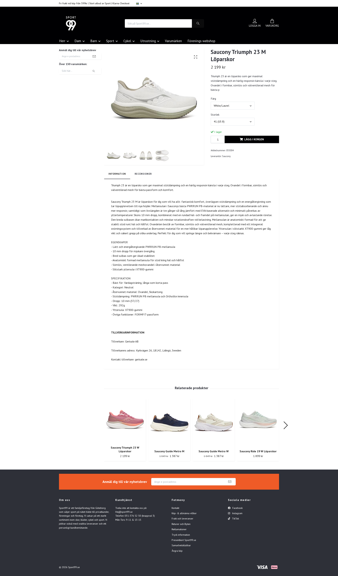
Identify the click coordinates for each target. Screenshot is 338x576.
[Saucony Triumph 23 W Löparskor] (125, 421)
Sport (110, 41)
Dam (77, 41)
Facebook (237, 508)
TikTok (235, 518)
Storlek (215, 114)
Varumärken (173, 41)
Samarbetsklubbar (181, 545)
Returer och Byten (181, 524)
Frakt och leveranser (182, 518)
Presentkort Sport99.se (184, 540)
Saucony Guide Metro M (169, 451)
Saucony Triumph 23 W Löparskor (125, 449)
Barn (93, 41)
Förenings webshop (201, 41)
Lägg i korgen (254, 139)
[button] (285, 425)
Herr (62, 41)
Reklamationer (179, 529)
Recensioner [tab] (143, 173)
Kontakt (175, 508)
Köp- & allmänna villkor (184, 513)
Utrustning (148, 41)
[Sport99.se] (71, 23)
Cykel (127, 41)
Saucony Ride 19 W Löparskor (258, 451)
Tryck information (181, 534)
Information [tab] (117, 173)
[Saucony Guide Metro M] (169, 423)
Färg (213, 98)
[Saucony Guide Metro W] (213, 423)
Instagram (236, 513)
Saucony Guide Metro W (214, 451)
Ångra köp (177, 550)
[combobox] (232, 105)
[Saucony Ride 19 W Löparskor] (258, 423)
